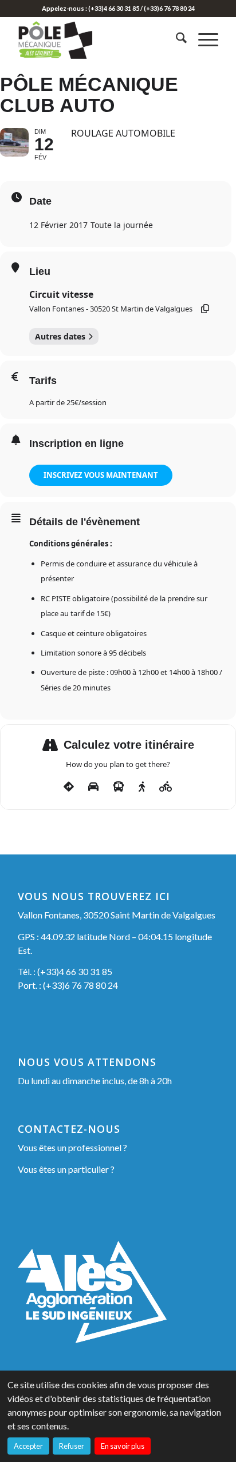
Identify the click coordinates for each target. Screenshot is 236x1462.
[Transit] (118, 787)
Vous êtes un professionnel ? (72, 1147)
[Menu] (202, 39)
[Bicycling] (166, 787)
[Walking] (142, 787)
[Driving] (93, 787)
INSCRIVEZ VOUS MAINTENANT (101, 475)
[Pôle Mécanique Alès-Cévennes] (98, 39)
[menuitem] (175, 39)
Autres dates (60, 336)
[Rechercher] (175, 39)
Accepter (28, 1446)
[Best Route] (69, 787)
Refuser (71, 1446)
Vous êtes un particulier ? (66, 1169)
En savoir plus (122, 1446)
